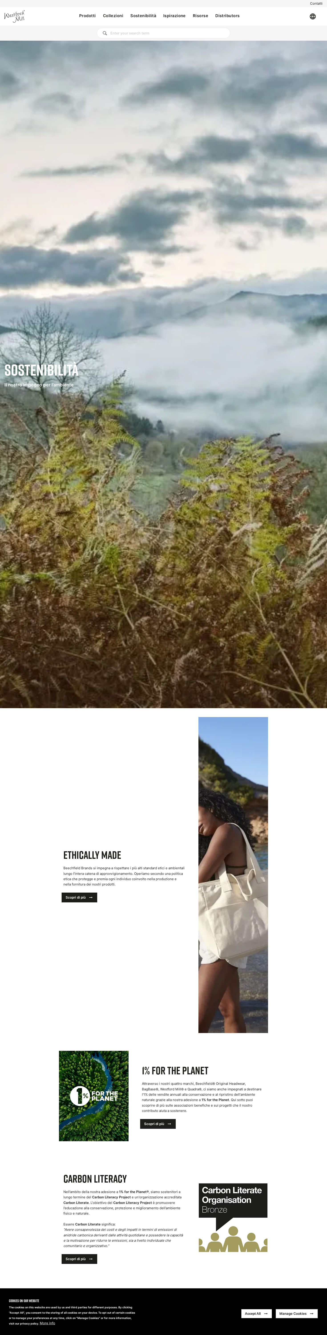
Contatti (316, 4)
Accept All (253, 1313)
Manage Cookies (293, 1313)
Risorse (200, 15)
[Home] (29, 16)
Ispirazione (174, 15)
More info (47, 1323)
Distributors (227, 15)
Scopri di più (76, 897)
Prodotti (87, 15)
